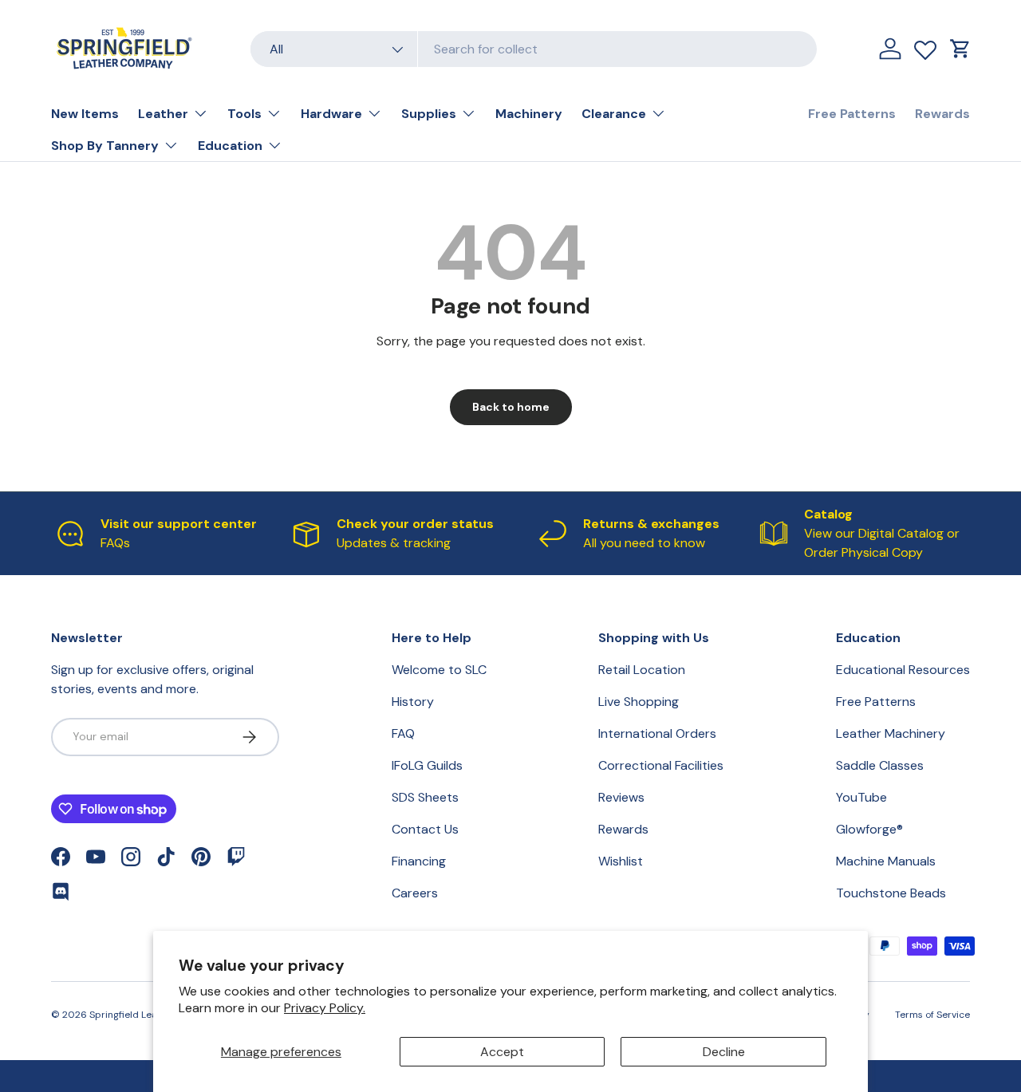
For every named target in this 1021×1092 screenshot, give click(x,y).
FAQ (403, 733)
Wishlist (620, 861)
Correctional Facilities (660, 765)
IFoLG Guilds (427, 765)
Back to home (511, 407)
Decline (724, 1051)
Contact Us (425, 829)
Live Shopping (638, 701)
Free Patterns (852, 113)
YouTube (861, 797)
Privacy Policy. (324, 1007)
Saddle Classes (880, 765)
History (413, 701)
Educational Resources (903, 669)
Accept (502, 1051)
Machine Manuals (886, 861)
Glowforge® (869, 829)
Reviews (621, 797)
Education (230, 145)
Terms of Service (932, 1014)
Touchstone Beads (891, 893)
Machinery (528, 113)
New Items (85, 113)
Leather (163, 113)
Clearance (613, 113)
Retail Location (641, 669)
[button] (960, 48)
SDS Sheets (425, 797)
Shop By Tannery (105, 145)
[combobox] (533, 49)
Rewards (942, 113)
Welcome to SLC (439, 669)
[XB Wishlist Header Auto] (925, 46)
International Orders (657, 733)
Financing (419, 861)
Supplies (428, 113)
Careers (415, 893)
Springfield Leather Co (140, 1014)
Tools (244, 113)
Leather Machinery (890, 733)
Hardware (331, 113)
